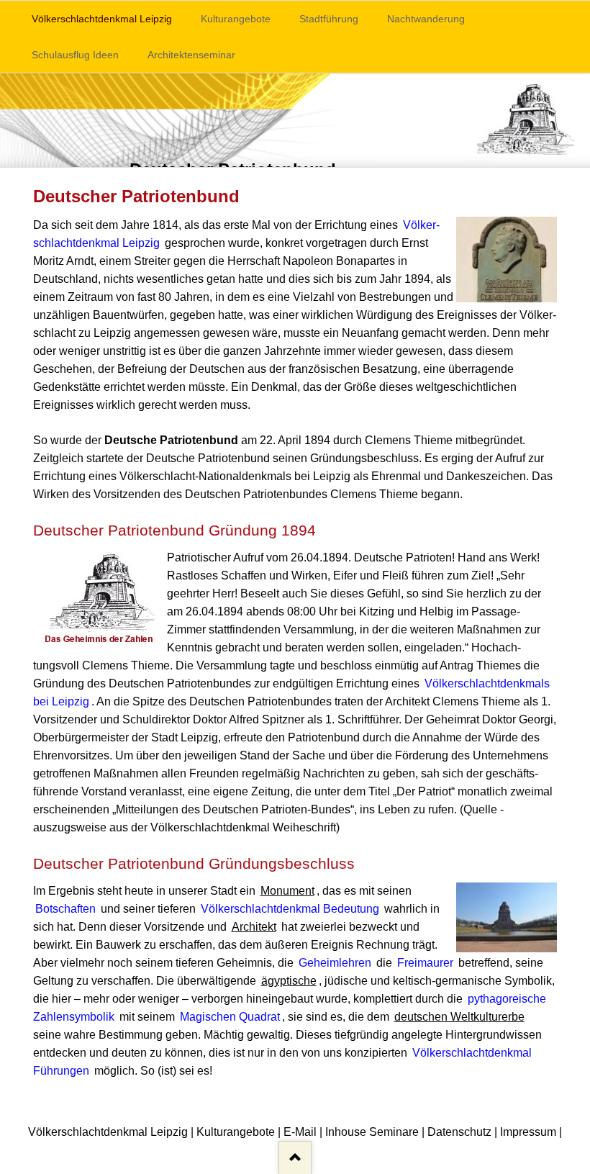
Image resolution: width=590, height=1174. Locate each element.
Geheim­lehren (335, 963)
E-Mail (300, 1132)
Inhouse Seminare (372, 1132)
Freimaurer (425, 963)
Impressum (528, 1132)
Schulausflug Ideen (75, 54)
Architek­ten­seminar (191, 54)
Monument (287, 891)
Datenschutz (459, 1132)
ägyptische (289, 981)
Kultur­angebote (236, 18)
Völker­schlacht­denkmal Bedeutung (290, 909)
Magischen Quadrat (230, 1017)
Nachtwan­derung (426, 18)
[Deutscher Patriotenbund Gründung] (295, 120)
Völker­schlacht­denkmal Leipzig (102, 18)
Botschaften (65, 909)
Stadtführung (328, 18)
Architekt (254, 927)
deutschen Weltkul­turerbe (459, 1017)
